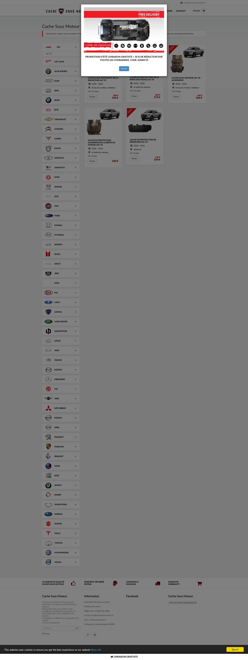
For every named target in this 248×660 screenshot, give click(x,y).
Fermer (124, 69)
